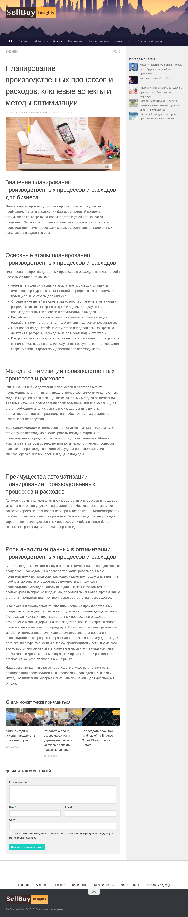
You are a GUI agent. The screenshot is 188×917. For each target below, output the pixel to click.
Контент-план (123, 41)
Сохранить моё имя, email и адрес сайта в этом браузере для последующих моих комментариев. (61, 835)
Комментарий (18, 782)
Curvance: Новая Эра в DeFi (155, 78)
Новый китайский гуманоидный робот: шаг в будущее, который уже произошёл (161, 69)
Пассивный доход (149, 41)
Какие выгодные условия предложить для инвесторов (21, 735)
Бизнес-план (97, 41)
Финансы (41, 41)
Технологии (76, 41)
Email (69, 806)
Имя (12, 806)
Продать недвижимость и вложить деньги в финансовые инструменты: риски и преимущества (160, 105)
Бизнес (58, 41)
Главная (24, 41)
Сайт (12, 819)
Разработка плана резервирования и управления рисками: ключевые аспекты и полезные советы (59, 740)
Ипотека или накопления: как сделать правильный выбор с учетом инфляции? (161, 92)
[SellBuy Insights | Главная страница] (31, 12)
